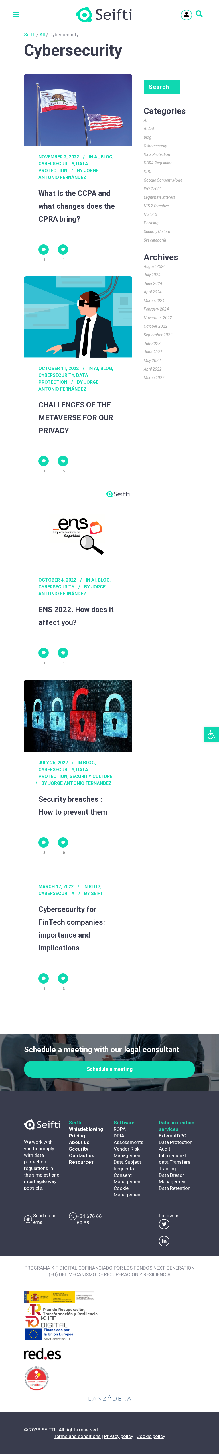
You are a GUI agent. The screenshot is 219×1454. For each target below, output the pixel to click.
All (42, 34)
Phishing (151, 223)
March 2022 (154, 377)
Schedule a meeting (110, 1069)
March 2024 (154, 300)
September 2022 (158, 335)
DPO (147, 171)
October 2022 (155, 326)
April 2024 (153, 292)
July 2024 (152, 275)
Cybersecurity (56, 163)
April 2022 (153, 369)
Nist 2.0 (150, 214)
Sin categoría (155, 240)
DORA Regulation (158, 163)
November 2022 (158, 317)
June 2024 (153, 283)
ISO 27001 (153, 188)
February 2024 (156, 309)
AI (96, 157)
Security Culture (91, 776)
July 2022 (152, 343)
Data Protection (157, 154)
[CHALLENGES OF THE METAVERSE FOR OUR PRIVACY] (78, 317)
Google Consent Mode (163, 180)
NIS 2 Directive (156, 206)
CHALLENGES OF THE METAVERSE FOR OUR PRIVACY (75, 418)
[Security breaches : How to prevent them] (78, 716)
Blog (106, 157)
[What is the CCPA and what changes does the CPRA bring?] (78, 110)
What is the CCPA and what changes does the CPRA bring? (76, 206)
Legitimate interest (159, 197)
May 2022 (152, 360)
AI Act (149, 128)
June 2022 (153, 352)
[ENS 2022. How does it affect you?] (78, 528)
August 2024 (155, 266)
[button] (211, 734)
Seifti (29, 34)
